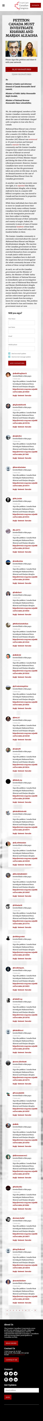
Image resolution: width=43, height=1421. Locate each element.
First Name (11, 319)
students (20, 227)
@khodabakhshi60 (20, 874)
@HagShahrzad (19, 1249)
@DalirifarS (17, 592)
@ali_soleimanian (19, 843)
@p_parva (16, 530)
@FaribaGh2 (17, 1187)
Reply (15, 396)
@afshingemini (19, 937)
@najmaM (17, 749)
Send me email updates (18, 353)
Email (10, 336)
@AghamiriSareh (19, 405)
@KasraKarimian (19, 467)
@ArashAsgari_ (18, 968)
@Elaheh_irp (17, 780)
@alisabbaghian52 (20, 373)
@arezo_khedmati (19, 1062)
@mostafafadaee (19, 1281)
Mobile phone (12, 344)
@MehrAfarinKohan (20, 624)
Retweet (21, 396)
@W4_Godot (17, 499)
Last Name (11, 327)
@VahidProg (17, 999)
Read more (11, 1343)
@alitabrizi (17, 655)
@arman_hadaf (18, 1218)
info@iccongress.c (16, 1355)
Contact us (11, 1360)
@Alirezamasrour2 (20, 1156)
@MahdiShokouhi (19, 811)
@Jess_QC (16, 718)
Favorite (28, 396)
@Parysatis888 (18, 1093)
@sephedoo (17, 436)
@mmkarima (18, 561)
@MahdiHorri (18, 1030)
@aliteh (15, 1124)
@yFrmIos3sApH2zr (20, 686)
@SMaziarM (17, 905)
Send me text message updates (21, 357)
